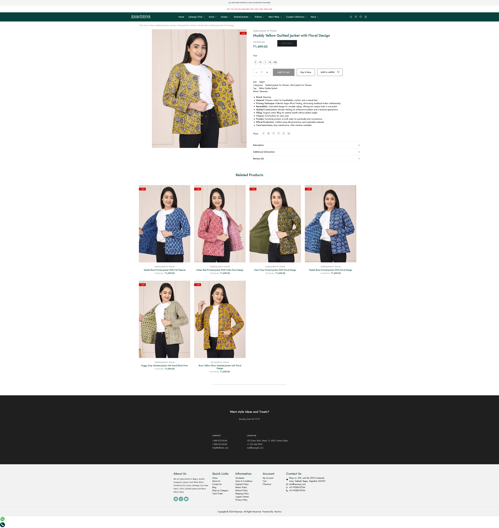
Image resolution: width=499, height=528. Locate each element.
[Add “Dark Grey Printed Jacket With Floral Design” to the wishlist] (297, 190)
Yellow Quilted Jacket (268, 88)
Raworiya (264, 91)
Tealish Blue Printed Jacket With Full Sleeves (164, 269)
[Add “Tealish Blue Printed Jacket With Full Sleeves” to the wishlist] (186, 190)
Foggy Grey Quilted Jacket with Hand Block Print (164, 365)
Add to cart (284, 72)
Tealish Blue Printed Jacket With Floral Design (330, 269)
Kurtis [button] (211, 16)
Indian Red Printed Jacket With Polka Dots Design (219, 269)
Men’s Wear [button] (273, 16)
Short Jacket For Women (187, 25)
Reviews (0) (258, 158)
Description (258, 145)
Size (255, 55)
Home (181, 16)
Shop (152, 25)
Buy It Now (306, 72)
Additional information (264, 151)
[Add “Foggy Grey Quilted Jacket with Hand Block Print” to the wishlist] (186, 286)
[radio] (256, 62)
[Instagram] (181, 499)
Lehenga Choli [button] (195, 16)
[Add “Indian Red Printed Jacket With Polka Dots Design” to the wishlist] (241, 190)
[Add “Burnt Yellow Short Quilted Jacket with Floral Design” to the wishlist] (241, 286)
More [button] (313, 16)
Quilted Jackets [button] (241, 16)
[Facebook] (175, 499)
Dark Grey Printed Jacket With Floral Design (275, 269)
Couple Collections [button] (295, 16)
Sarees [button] (224, 16)
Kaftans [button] (258, 16)
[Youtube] (186, 499)
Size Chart (287, 43)
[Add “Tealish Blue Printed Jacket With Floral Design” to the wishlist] (352, 190)
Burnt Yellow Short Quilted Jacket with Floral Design (220, 367)
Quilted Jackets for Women (166, 25)
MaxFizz (278, 511)
